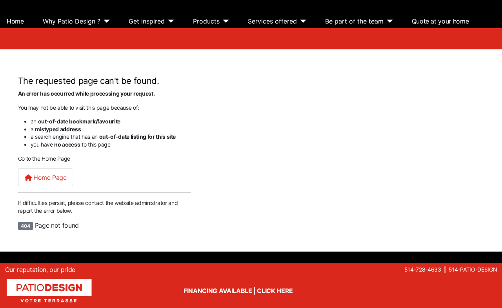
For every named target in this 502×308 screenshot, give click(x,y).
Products (206, 21)
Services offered (272, 21)
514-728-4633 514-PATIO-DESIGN (450, 269)
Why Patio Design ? (71, 21)
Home (15, 21)
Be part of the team (354, 21)
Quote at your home (440, 21)
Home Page (48, 177)
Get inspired (147, 21)
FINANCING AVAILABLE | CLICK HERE (238, 291)
